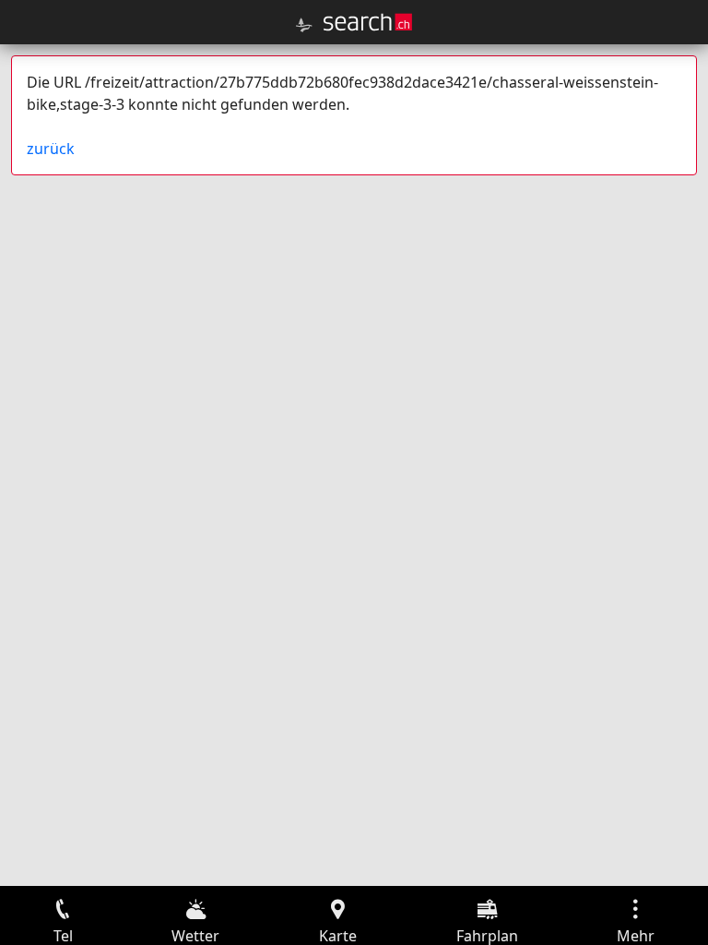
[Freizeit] (304, 25)
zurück (51, 148)
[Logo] (368, 22)
